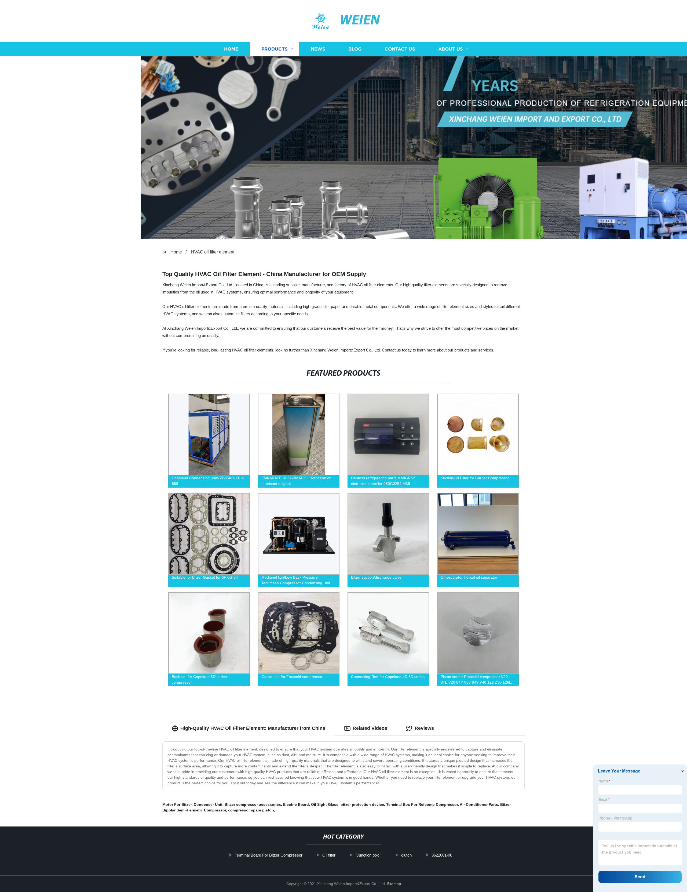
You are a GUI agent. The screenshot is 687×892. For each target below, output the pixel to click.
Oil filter (328, 855)
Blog (354, 49)
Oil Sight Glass (324, 804)
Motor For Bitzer (177, 804)
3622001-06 (442, 855)
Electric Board (296, 804)
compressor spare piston (251, 810)
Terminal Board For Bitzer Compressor (268, 855)
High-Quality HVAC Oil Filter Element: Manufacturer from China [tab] (252, 728)
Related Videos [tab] (370, 728)
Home (231, 49)
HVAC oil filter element (212, 252)
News (318, 49)
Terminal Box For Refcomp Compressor (422, 804)
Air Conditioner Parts (479, 804)
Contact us (400, 49)
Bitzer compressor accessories (253, 804)
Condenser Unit (208, 804)
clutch (406, 855)
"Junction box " (368, 855)
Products (274, 49)
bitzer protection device (362, 804)
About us (450, 49)
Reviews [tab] (424, 728)
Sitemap (394, 884)
